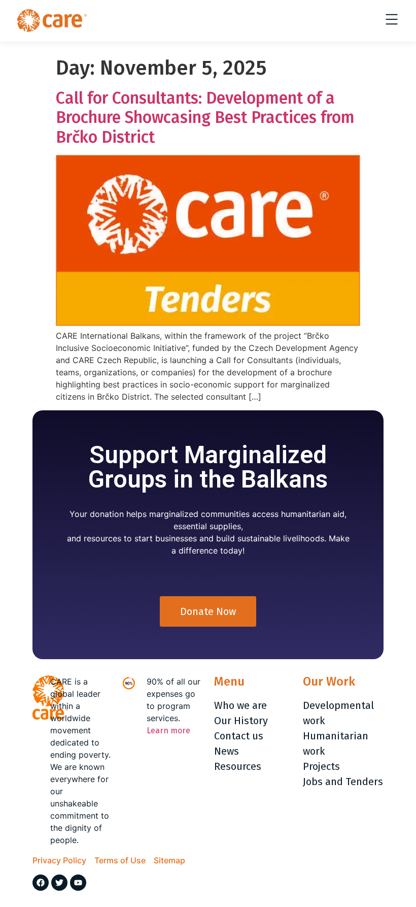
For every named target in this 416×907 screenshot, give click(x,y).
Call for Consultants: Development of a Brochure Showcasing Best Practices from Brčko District (205, 117)
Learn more (168, 730)
